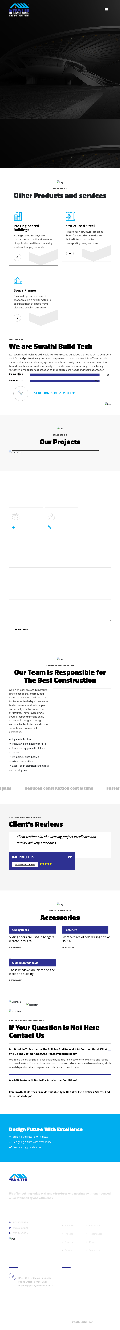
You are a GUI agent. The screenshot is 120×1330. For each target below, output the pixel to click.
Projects (69, 1234)
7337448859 (18, 1233)
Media (92, 1242)
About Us (69, 1225)
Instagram (74, 1284)
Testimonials (95, 1234)
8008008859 (18, 1222)
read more (15, 947)
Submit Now (21, 629)
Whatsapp (74, 1291)
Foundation (94, 1225)
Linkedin (73, 1304)
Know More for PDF (25, 864)
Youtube (73, 1297)
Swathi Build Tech (82, 1322)
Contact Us (94, 1250)
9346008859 (18, 1228)
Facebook (73, 1277)
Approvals (69, 1242)
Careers (68, 1250)
